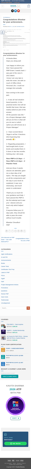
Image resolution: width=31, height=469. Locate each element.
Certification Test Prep (7, 269)
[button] (2, 6)
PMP (2, 281)
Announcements (6, 260)
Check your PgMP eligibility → (7, 2)
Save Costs (4, 297)
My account (8, 463)
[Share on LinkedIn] (21, 231)
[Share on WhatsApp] (6, 231)
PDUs (3, 275)
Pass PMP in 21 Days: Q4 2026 (14, 355)
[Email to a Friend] (15, 231)
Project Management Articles (9, 284)
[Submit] (28, 308)
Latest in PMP (5, 272)
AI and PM (4, 257)
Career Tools (5, 266)
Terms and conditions (15, 464)
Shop (14, 463)
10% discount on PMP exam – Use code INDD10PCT (7, 239)
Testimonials (6, 17)
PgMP (3, 278)
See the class (17, 2)
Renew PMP (5, 294)
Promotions (4, 288)
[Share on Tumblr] (24, 231)
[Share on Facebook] (9, 231)
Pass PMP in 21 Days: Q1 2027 (14, 362)
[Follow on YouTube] (18, 10)
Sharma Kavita (20, 26)
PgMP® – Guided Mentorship (15, 348)
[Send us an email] (12, 10)
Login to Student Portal (10, 376)
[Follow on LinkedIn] (15, 10)
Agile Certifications (6, 254)
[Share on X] (12, 231)
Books (3, 263)
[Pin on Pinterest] (18, 231)
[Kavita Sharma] (15, 6)
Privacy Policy (21, 463)
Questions (4, 291)
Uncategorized (5, 303)
